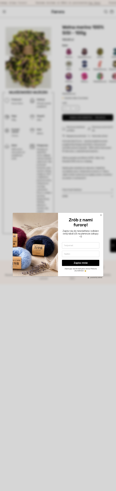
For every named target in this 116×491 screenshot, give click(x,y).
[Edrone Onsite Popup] (58, 245)
